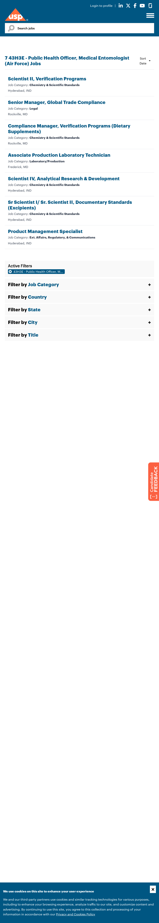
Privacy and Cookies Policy (75, 914)
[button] (79, 284)
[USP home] (16, 14)
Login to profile (101, 5)
